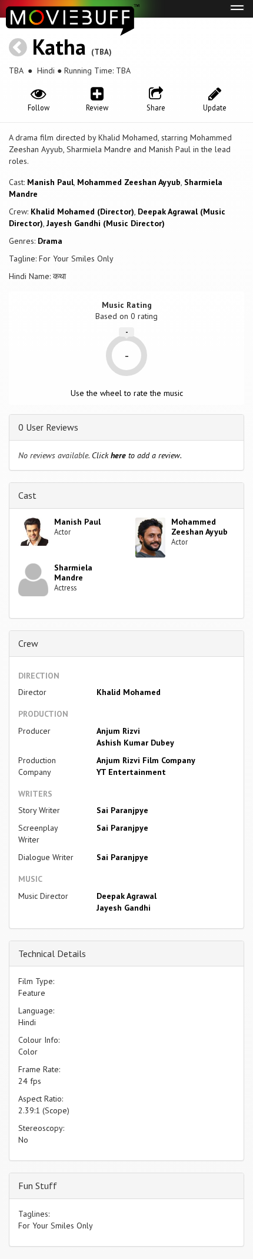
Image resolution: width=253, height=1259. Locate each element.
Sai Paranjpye (122, 810)
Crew (28, 643)
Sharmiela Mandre (73, 572)
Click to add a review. (137, 455)
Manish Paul (50, 182)
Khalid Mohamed (128, 692)
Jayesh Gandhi (123, 907)
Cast (27, 495)
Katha (59, 47)
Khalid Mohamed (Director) (82, 211)
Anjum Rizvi (118, 731)
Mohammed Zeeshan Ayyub (129, 182)
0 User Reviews (48, 427)
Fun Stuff (37, 1185)
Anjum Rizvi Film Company (145, 760)
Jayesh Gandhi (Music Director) (105, 223)
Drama (50, 241)
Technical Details (52, 953)
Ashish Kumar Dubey (135, 742)
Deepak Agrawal (126, 896)
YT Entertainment (131, 772)
